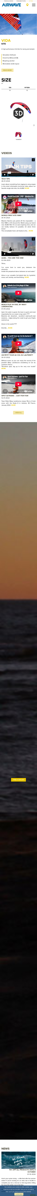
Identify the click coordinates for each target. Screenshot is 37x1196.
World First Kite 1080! (11, 215)
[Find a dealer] (27, 5)
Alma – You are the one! (12, 258)
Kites (31, 1)
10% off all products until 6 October (22, 1171)
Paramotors (21, 1)
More (27, 188)
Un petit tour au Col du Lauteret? (17, 355)
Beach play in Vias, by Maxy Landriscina (13, 305)
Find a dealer (18, 780)
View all (18, 413)
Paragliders (8, 1)
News (5, 1148)
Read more (7, 70)
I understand (19, 1194)
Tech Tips (5, 179)
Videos (6, 153)
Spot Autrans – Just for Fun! (14, 396)
